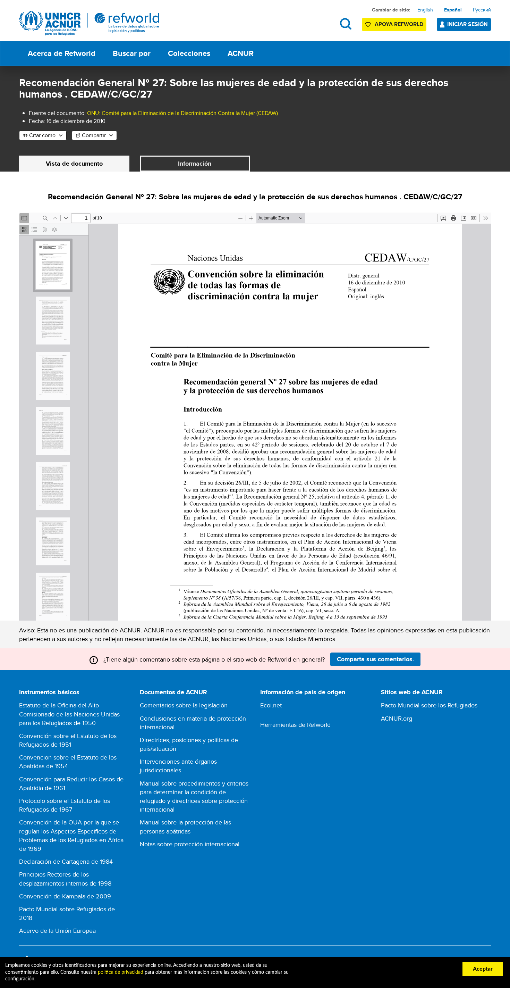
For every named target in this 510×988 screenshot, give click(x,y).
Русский (482, 9)
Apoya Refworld (399, 24)
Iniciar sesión (467, 24)
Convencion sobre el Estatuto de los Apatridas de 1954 (68, 761)
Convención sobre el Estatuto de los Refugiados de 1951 (68, 740)
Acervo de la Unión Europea (57, 930)
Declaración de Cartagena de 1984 (66, 861)
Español (453, 9)
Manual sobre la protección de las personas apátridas (185, 826)
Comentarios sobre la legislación (184, 705)
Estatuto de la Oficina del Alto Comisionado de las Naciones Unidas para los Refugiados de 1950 (69, 714)
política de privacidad (120, 972)
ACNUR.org (396, 718)
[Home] (89, 23)
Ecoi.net (271, 705)
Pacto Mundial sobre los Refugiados (429, 705)
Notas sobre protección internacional (189, 844)
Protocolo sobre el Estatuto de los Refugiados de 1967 (64, 805)
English (425, 9)
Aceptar (483, 969)
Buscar (345, 24)
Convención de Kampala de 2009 (65, 896)
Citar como (42, 135)
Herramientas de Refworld (295, 724)
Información (194, 163)
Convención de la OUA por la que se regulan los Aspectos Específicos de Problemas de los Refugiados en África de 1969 (71, 835)
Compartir (94, 135)
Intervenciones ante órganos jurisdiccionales (178, 765)
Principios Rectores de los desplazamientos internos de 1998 (65, 878)
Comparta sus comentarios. (375, 659)
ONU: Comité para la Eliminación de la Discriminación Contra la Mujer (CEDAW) (182, 113)
